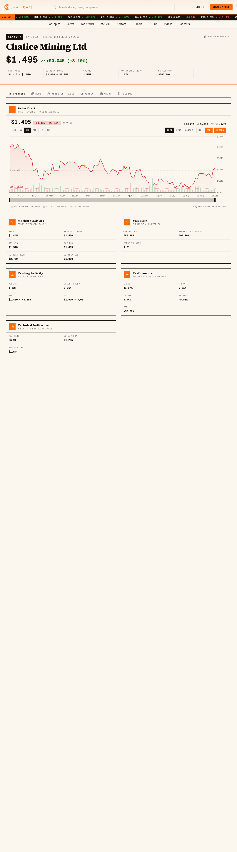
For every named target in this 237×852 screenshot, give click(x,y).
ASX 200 (105, 24)
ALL (49, 130)
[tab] (17, 94)
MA (199, 130)
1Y (41, 130)
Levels (220, 130)
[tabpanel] (118, 229)
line (178, 130)
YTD (34, 130)
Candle (189, 130)
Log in (200, 7)
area (169, 130)
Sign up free (221, 7)
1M (14, 130)
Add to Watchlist (218, 36)
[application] (118, 168)
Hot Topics (53, 24)
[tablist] (118, 94)
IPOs (154, 24)
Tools (139, 24)
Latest (70, 24)
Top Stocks (87, 24)
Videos (168, 24)
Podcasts (184, 24)
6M (27, 130)
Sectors (121, 24)
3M (21, 130)
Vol (209, 130)
